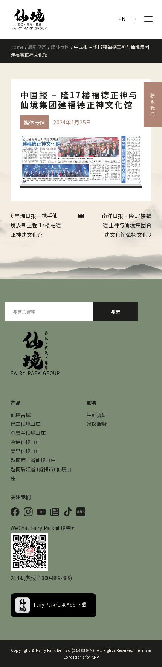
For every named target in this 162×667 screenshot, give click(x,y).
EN (121, 19)
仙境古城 (21, 415)
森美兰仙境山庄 (28, 432)
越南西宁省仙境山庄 (33, 460)
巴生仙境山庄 (26, 423)
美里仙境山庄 (26, 450)
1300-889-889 (54, 578)
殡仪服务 (97, 423)
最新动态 (37, 46)
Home (17, 46)
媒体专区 (60, 46)
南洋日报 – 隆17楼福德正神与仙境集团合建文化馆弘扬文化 (126, 225)
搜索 (116, 312)
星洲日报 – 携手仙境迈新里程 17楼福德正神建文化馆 (36, 225)
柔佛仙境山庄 (26, 441)
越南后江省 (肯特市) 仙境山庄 (41, 473)
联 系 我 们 (152, 105)
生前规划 (97, 415)
